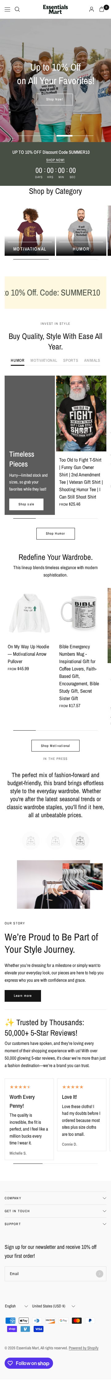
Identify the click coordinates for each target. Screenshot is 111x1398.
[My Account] (92, 9)
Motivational (30, 249)
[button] (55, 99)
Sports (70, 360)
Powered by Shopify (83, 1348)
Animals (92, 360)
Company (13, 1198)
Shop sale (26, 504)
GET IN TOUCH (17, 1211)
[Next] (101, 413)
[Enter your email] (99, 1274)
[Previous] (60, 413)
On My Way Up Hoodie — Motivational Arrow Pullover (28, 654)
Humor (81, 249)
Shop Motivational (55, 746)
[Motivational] (30, 231)
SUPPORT (13, 1224)
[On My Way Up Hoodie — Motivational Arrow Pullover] (30, 613)
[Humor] (81, 231)
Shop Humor (55, 533)
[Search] (17, 9)
